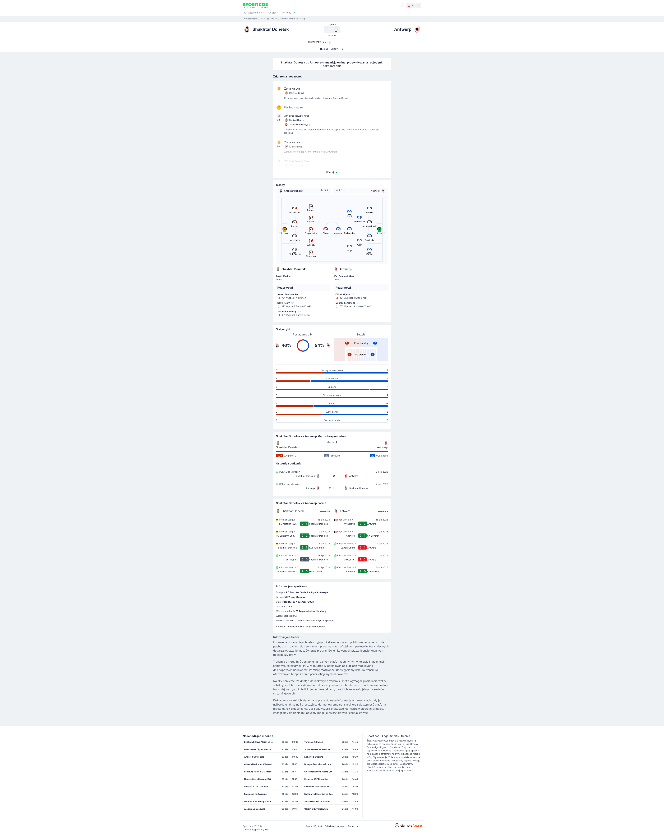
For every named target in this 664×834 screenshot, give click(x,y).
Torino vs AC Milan (313, 742)
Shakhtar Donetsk (287, 447)
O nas (309, 826)
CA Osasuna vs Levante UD (318, 771)
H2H (342, 49)
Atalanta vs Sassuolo (254, 809)
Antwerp (382, 447)
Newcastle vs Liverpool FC (257, 779)
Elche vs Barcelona (313, 756)
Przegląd (323, 49)
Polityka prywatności (335, 826)
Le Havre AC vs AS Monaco (257, 771)
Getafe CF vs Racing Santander (259, 801)
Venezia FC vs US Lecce (256, 786)
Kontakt (318, 826)
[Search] (402, 5)
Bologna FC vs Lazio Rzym (317, 764)
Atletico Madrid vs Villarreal (258, 764)
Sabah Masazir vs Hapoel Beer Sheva (320, 801)
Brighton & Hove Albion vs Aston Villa (260, 742)
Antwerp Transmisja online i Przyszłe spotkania (300, 626)
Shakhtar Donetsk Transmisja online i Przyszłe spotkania (305, 620)
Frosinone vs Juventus (255, 794)
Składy (334, 49)
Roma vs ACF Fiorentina (316, 779)
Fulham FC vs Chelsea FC (317, 786)
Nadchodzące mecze (257, 736)
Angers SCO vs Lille (254, 756)
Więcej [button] (330, 172)
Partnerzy (353, 826)
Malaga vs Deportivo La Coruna (320, 794)
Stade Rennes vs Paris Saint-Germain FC (320, 749)
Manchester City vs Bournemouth (260, 749)
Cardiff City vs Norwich (316, 809)
